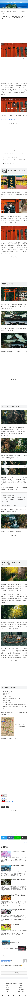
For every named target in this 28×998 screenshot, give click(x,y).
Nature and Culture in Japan (8, 119)
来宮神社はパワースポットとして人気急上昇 (15, 153)
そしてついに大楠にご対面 (11, 157)
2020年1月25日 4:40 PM (6, 961)
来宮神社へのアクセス (10, 163)
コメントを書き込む (14, 972)
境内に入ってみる (9, 155)
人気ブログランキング (6, 798)
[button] (25, 466)
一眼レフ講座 (21, 989)
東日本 (3, 806)
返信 (25, 968)
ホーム (7, 985)
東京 (21, 985)
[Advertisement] (14, 31)
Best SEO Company (6, 960)
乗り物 (7, 989)
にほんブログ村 (11, 801)
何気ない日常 (21, 991)
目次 (12, 150)
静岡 (8, 806)
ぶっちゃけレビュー (7, 991)
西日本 (20, 987)
